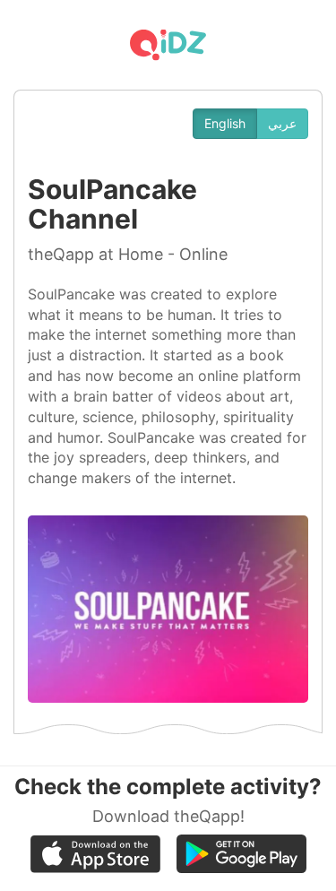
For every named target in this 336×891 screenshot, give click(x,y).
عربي (282, 123)
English (225, 123)
